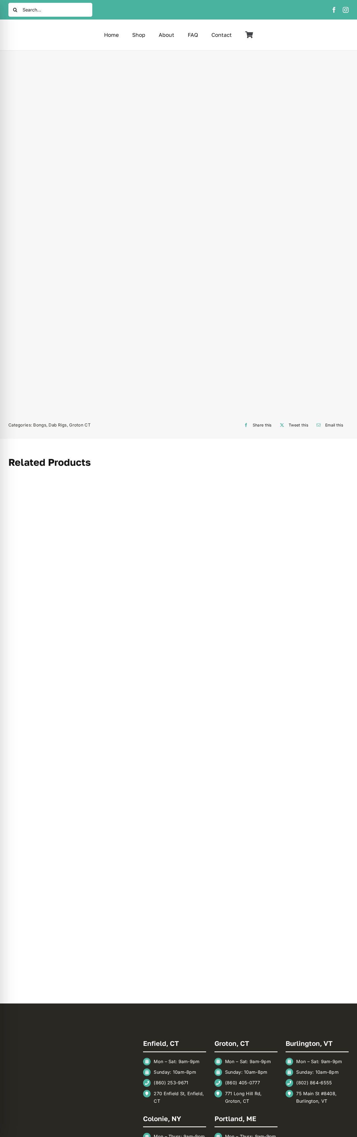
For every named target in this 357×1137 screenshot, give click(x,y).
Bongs (39, 425)
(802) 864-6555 (314, 1082)
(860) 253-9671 (171, 1082)
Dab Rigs (58, 425)
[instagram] (346, 10)
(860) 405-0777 (242, 1082)
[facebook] (334, 10)
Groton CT (80, 425)
